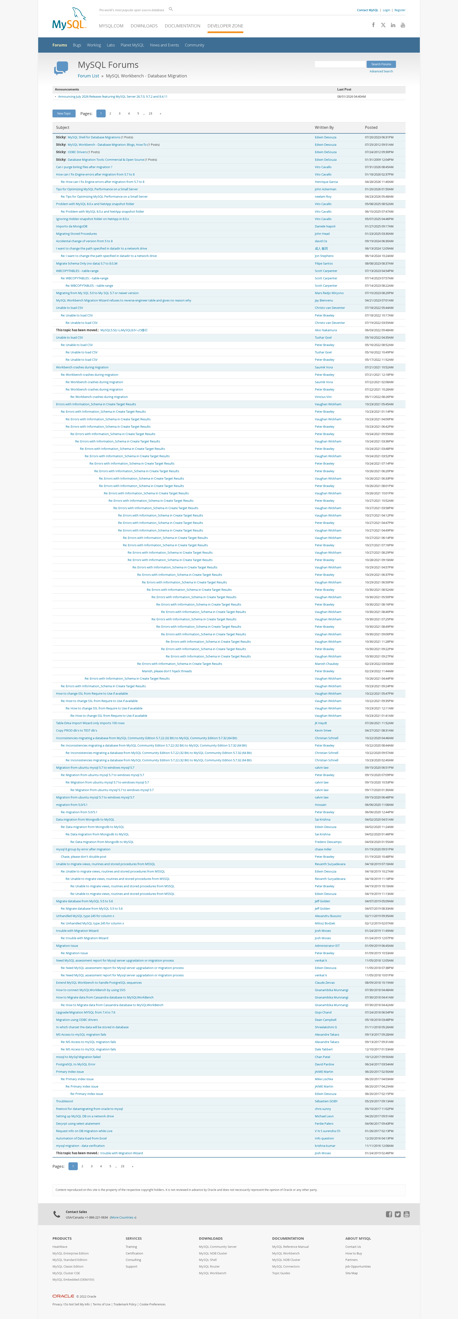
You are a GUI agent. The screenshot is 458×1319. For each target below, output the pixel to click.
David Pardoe (324, 1064)
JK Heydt (321, 723)
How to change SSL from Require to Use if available (92, 694)
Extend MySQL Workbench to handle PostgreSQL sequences (99, 983)
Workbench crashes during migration (82, 367)
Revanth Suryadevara (330, 864)
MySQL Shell (208, 1260)
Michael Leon (324, 1116)
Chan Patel (322, 1057)
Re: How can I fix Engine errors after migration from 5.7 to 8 (102, 182)
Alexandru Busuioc (328, 916)
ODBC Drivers (77, 152)
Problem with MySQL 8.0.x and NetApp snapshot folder (95, 204)
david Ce (321, 241)
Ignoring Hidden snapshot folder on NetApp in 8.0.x (92, 219)
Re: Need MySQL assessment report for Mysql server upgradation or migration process (122, 968)
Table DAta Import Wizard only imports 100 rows (90, 723)
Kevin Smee (323, 730)
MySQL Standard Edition (69, 1260)
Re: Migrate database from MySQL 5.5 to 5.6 (92, 909)
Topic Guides (281, 1273)
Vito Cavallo (323, 167)
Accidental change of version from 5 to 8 (84, 241)
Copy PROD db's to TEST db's (76, 730)
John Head (322, 234)
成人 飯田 (321, 248)
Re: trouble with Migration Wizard (84, 938)
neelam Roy (323, 197)
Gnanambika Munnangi (331, 990)
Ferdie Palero (324, 1124)
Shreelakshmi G (326, 1027)
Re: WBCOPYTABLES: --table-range (84, 278)
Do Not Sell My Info (77, 1304)
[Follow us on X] (381, 26)
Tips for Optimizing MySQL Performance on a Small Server (97, 189)
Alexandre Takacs (327, 1035)
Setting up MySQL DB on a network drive (85, 1116)
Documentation (182, 26)
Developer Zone (225, 26)
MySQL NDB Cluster (213, 1253)
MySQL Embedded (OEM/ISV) (73, 1280)
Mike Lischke (324, 1079)
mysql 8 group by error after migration (83, 849)
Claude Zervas (325, 983)
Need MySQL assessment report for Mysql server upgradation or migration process (115, 960)
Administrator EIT (327, 946)
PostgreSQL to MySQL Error (75, 1064)
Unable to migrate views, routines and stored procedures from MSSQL (105, 864)
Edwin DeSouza (326, 152)
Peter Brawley (324, 315)
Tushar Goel (323, 338)
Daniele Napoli (325, 226)
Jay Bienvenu (324, 300)
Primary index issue (70, 1072)
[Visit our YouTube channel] (401, 26)
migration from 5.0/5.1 (72, 805)
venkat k (321, 960)
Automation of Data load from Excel (81, 1138)
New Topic (64, 113)
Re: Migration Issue (74, 953)
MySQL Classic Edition (67, 1266)
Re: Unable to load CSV (77, 315)
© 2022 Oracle (86, 1296)
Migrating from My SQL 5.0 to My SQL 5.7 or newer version (97, 293)
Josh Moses (323, 931)
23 (150, 113)
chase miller (323, 849)
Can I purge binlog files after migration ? (84, 167)
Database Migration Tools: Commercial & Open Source (106, 160)
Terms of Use (101, 1304)
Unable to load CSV (69, 308)
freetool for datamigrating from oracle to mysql (89, 1109)
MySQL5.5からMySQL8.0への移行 (124, 330)
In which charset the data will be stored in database (92, 1027)
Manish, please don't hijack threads (167, 671)
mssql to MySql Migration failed (78, 1057)
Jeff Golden (322, 901)
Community (194, 45)
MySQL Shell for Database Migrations (94, 137)
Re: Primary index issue (77, 1079)
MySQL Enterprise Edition (70, 1253)
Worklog (94, 45)
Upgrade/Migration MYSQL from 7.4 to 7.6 (85, 1012)
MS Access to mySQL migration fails (81, 1035)
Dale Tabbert (324, 1049)
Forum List (88, 76)
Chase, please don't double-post (83, 857)
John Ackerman (325, 189)
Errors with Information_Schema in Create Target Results (96, 404)
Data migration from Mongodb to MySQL (85, 819)
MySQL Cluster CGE (66, 1273)
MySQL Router (209, 1266)
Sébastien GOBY (326, 1101)
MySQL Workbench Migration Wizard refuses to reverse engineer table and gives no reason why (123, 300)
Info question (324, 1138)
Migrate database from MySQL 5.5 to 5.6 (84, 901)
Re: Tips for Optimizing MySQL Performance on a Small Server (104, 197)
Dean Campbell (325, 1020)
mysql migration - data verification (80, 1146)
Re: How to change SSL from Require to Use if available (99, 701)
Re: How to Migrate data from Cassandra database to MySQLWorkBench (112, 1005)
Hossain (320, 805)
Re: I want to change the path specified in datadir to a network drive (109, 256)
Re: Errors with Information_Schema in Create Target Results (103, 412)
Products (62, 1238)
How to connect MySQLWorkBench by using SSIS (90, 990)
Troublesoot (64, 1101)
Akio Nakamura (326, 330)
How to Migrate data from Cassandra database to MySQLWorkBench (105, 997)
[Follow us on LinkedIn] (391, 26)
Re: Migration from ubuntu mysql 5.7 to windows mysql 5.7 (102, 775)
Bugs (77, 45)
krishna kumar (325, 1146)
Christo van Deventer (330, 308)
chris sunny (323, 1109)
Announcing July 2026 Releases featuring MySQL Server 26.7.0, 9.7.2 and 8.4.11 (112, 97)
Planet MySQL (132, 45)
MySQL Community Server (218, 1247)
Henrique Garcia (326, 182)
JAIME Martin (324, 1072)
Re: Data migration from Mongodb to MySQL (92, 827)
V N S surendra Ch (327, 1131)
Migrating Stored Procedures (76, 234)
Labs (111, 45)
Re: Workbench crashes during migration (89, 375)
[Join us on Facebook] (371, 26)
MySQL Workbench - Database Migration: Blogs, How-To (107, 145)
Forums (59, 45)
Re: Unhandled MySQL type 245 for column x (92, 923)
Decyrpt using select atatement (78, 1124)
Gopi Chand (323, 1012)
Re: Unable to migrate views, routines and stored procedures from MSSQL (113, 871)
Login (386, 10)
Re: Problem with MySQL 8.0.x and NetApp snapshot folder (102, 212)
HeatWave (59, 1247)
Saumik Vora (324, 367)
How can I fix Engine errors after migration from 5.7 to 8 (95, 174)
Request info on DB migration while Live (84, 1131)
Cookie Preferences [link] (153, 1304)
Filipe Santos (324, 263)
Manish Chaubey (327, 664)
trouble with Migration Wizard (77, 931)
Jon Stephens (324, 256)
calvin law (321, 768)
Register (400, 10)
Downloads (144, 26)
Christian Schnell (326, 738)
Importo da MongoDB (71, 226)
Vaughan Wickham (328, 404)
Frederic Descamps (328, 842)
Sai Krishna (322, 819)
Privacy (57, 1304)
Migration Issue (67, 946)
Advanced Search (381, 71)
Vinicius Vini (323, 397)
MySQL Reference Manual (290, 1247)
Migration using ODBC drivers (77, 1020)
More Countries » (123, 1217)
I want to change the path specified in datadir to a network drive (101, 248)
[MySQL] (69, 19)
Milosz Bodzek (325, 923)
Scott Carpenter (326, 271)
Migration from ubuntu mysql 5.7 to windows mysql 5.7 (95, 768)
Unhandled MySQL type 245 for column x (85, 916)
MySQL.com (111, 26)
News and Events (164, 45)
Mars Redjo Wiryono (329, 293)
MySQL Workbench (212, 1273)
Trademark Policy (125, 1304)
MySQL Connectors (286, 1266)
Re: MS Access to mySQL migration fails (88, 1042)
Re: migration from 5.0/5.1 (79, 812)
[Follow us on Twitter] (397, 1216)
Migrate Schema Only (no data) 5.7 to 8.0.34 (86, 263)
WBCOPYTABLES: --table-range (77, 271)
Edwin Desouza (325, 137)
